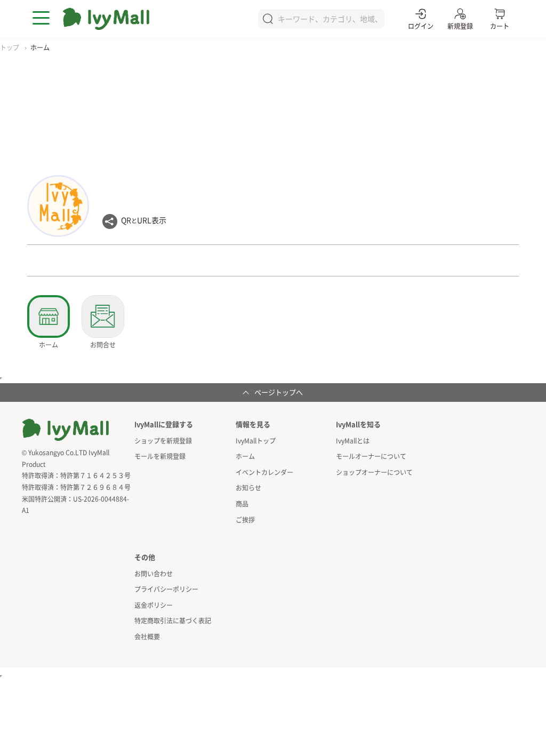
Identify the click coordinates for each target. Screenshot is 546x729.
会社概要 (147, 636)
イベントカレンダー (264, 472)
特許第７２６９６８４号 (95, 487)
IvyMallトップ (256, 440)
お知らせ (248, 487)
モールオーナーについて (371, 456)
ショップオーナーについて (374, 472)
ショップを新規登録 (163, 440)
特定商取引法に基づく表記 (172, 620)
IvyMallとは (353, 440)
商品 (242, 503)
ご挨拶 (245, 519)
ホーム (245, 456)
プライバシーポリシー (166, 588)
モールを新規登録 (160, 456)
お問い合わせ (153, 573)
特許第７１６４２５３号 (95, 475)
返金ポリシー (153, 604)
